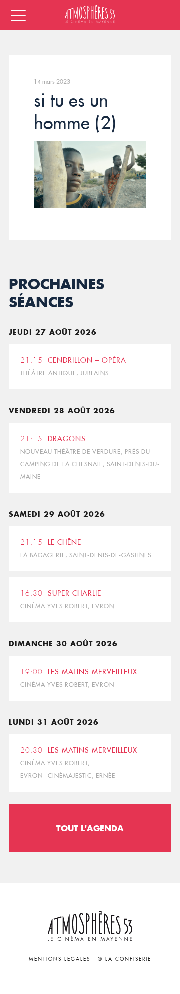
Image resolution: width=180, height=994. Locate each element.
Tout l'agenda (90, 828)
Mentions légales (59, 959)
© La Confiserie (125, 959)
